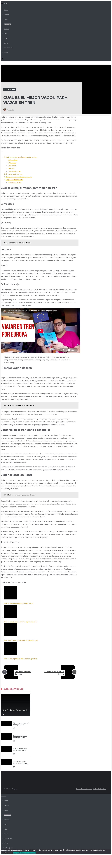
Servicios (13, 163)
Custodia (13, 166)
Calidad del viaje (15, 171)
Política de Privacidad (99, 789)
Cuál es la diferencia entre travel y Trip (20, 749)
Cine (5, 33)
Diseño (6, 52)
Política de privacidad (27, 853)
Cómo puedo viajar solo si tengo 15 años (21, 724)
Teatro (6, 38)
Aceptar (16, 853)
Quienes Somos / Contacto (84, 789)
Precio (12, 168)
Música (6, 19)
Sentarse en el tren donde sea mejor (19, 177)
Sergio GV (11, 110)
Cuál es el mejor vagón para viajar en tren (21, 157)
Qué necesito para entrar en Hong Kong (20, 762)
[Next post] (74, 672)
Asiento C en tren (15, 182)
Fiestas (6, 14)
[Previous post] (4, 672)
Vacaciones (7, 24)
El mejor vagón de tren (14, 174)
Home (6, 10)
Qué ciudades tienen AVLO (14, 710)
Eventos (6, 29)
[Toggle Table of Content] (2, 153)
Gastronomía (8, 48)
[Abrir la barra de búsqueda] (2, 59)
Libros (6, 43)
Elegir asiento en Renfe (14, 180)
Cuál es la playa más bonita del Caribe (20, 737)
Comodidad (13, 160)
